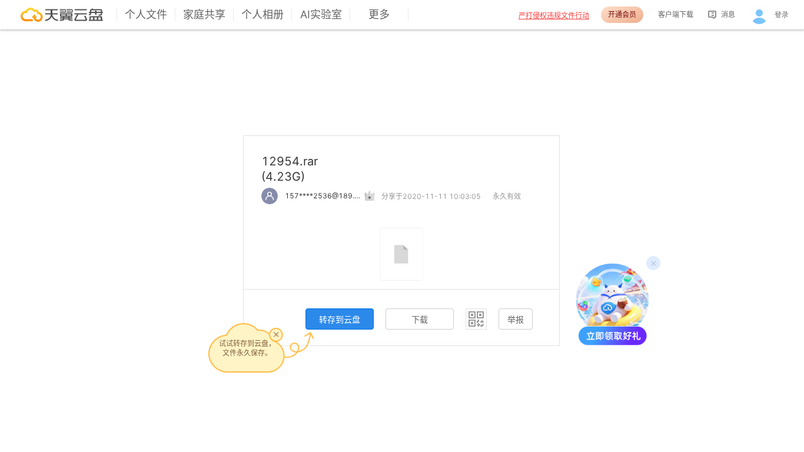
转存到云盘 (339, 319)
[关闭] (276, 334)
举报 (515, 319)
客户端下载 (675, 14)
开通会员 (622, 14)
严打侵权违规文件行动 (554, 15)
